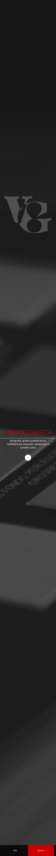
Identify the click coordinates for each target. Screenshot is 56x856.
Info (15, 850)
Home (40, 850)
